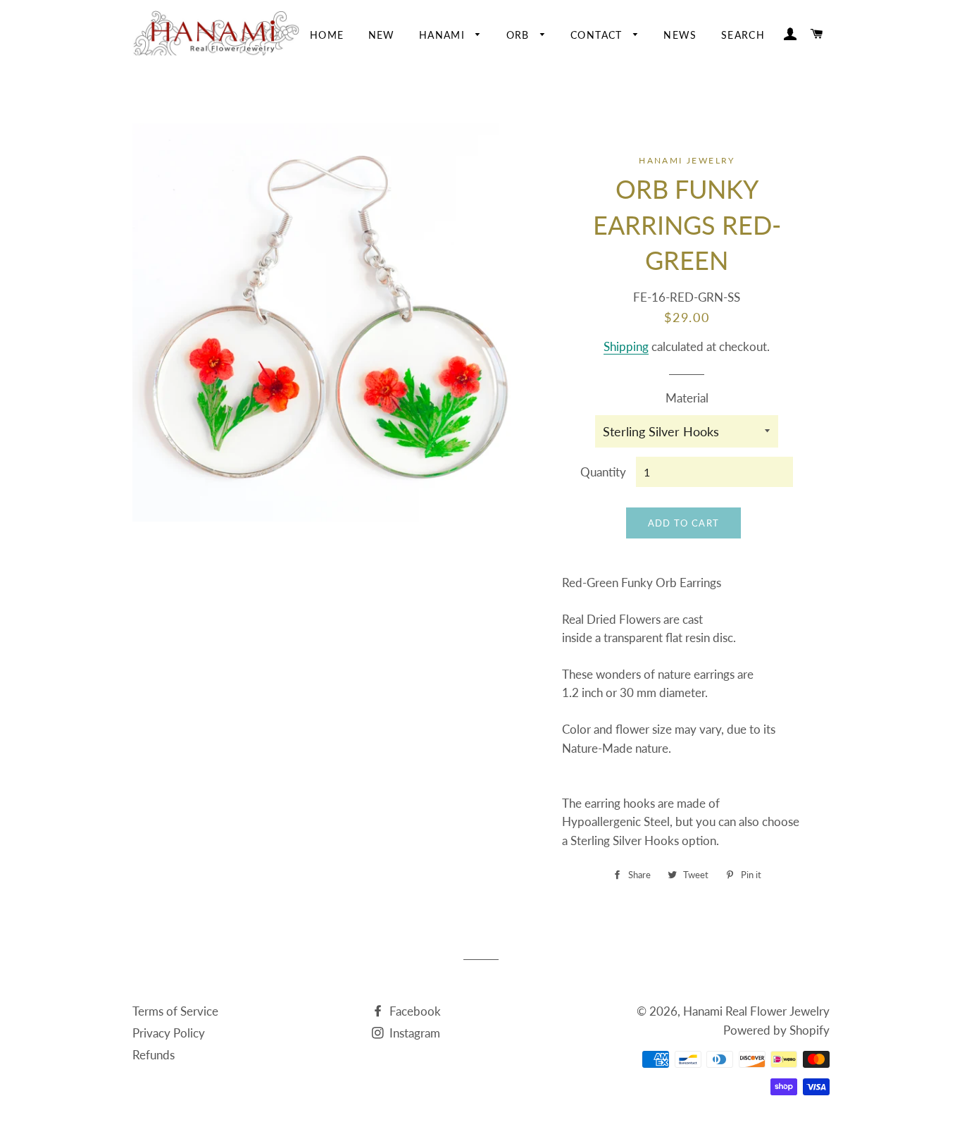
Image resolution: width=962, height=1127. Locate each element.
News (680, 35)
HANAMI (444, 35)
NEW (381, 35)
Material (687, 397)
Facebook (414, 1011)
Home (327, 35)
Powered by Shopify (776, 1030)
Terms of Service (175, 1011)
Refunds (153, 1054)
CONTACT (598, 35)
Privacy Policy (168, 1033)
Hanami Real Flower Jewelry (756, 1011)
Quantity (603, 471)
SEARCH (743, 35)
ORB (520, 35)
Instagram (413, 1033)
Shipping (626, 346)
